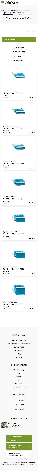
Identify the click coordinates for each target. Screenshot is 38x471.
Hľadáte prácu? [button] (15, 454)
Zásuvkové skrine (26, 10)
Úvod (2, 10)
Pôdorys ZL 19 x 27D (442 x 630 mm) (13, 12)
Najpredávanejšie (19, 52)
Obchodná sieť (19, 350)
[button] (17, 2)
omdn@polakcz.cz (13, 427)
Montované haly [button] (15, 446)
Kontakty (19, 357)
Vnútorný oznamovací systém (19, 387)
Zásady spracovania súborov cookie (19, 344)
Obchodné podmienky (19, 340)
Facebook (21, 400)
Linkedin (21, 405)
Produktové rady (19, 370)
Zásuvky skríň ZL (8, 14)
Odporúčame (19, 47)
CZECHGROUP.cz (31, 464)
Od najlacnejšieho (19, 56)
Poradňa (19, 377)
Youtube (21, 409)
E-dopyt (19, 354)
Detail (31, 97)
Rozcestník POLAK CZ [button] (16, 438)
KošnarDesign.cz (14, 464)
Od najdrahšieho (19, 61)
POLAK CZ (8, 2)
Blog (19, 380)
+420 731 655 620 (14, 425)
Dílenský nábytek (12, 10)
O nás (19, 373)
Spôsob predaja (19, 347)
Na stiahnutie (19, 383)
